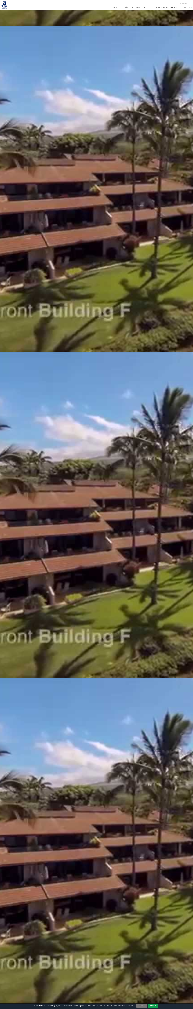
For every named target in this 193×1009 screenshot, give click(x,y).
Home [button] (114, 7)
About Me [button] (136, 7)
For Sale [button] (124, 7)
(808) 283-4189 (186, 3)
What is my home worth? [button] (166, 7)
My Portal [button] (148, 7)
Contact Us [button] (186, 7)
